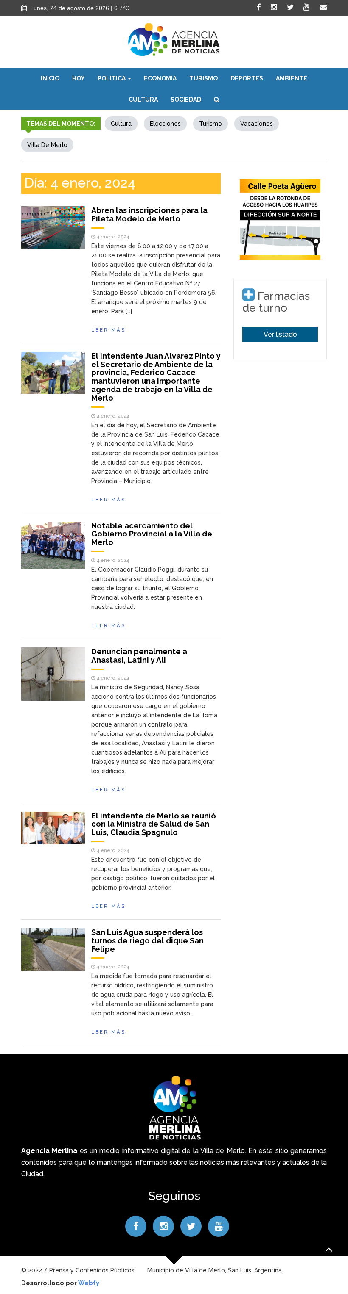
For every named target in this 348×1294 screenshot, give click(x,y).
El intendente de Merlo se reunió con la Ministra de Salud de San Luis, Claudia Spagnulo (153, 824)
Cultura (143, 99)
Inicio (50, 78)
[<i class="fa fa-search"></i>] (217, 99)
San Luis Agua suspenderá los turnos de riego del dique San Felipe (147, 941)
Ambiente (291, 78)
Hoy (78, 78)
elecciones (165, 123)
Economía (160, 78)
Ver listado (280, 334)
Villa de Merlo (47, 144)
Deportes (246, 78)
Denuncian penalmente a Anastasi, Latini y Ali (139, 655)
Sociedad (186, 99)
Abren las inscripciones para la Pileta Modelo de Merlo (149, 214)
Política (112, 78)
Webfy (88, 1283)
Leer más (108, 330)
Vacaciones (256, 123)
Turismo (203, 78)
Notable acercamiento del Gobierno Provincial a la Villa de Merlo (151, 534)
